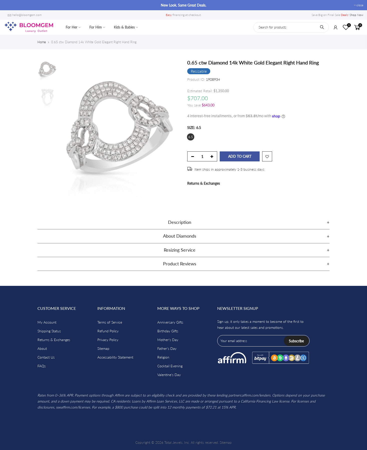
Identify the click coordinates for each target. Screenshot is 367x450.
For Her (71, 27)
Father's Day (167, 348)
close (9, 5)
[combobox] (291, 27)
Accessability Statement (115, 357)
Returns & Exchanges (203, 183)
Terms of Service (109, 322)
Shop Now (356, 15)
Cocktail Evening (170, 366)
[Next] (171, 131)
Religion (163, 357)
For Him (95, 27)
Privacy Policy (107, 340)
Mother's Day (167, 340)
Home (41, 42)
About (42, 348)
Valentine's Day (169, 375)
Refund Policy (108, 331)
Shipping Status (49, 331)
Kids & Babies (124, 27)
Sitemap (103, 348)
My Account (46, 322)
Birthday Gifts (167, 331)
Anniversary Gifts (170, 322)
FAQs (41, 366)
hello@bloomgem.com (27, 15)
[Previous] (68, 131)
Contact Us (46, 357)
